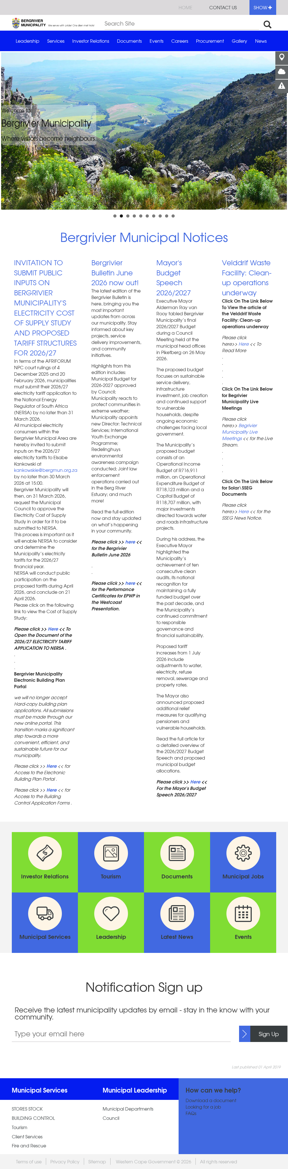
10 (173, 216)
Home (185, 7)
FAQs (191, 1113)
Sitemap (97, 1161)
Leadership (27, 40)
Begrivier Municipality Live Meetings (239, 431)
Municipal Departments (128, 1108)
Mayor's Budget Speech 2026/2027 (173, 277)
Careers (179, 40)
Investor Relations (90, 40)
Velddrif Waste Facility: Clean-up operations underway (246, 277)
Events (156, 40)
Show (261, 7)
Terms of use (29, 1161)
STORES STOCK (27, 1108)
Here (53, 628)
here (130, 541)
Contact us (223, 7)
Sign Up (269, 1034)
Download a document (211, 1100)
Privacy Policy (65, 1161)
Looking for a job (203, 1107)
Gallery (239, 40)
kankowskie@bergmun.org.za (45, 469)
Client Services (27, 1136)
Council (111, 1118)
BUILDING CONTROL (33, 1118)
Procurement (210, 40)
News (261, 40)
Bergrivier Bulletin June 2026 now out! (115, 272)
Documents (129, 40)
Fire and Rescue (29, 1145)
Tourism (19, 1127)
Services (55, 40)
